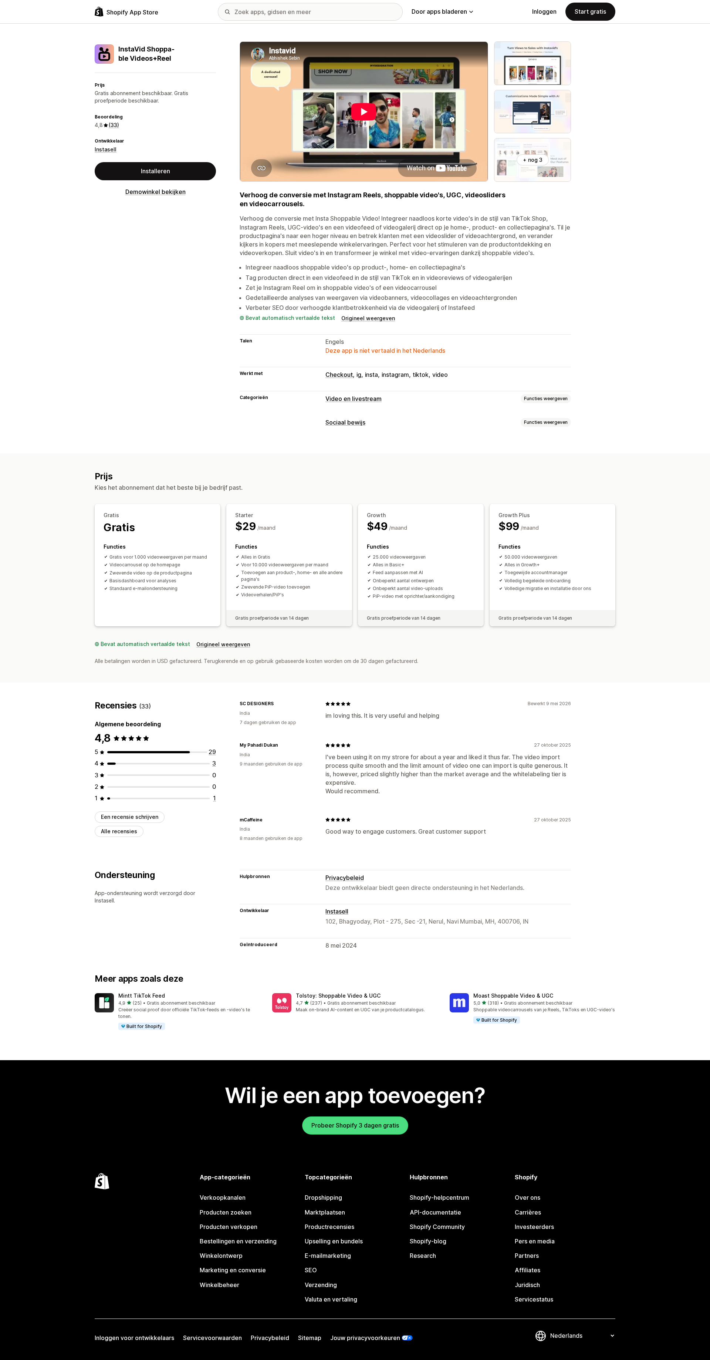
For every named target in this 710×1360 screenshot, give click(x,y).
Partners (527, 1255)
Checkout (339, 374)
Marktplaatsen (325, 1212)
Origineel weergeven (368, 318)
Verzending (321, 1285)
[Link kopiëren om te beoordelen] (278, 704)
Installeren (155, 171)
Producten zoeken (225, 1212)
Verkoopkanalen (223, 1197)
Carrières (528, 1212)
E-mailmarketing (328, 1255)
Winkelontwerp (221, 1255)
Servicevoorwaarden (212, 1337)
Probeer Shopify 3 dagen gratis (355, 1125)
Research (423, 1255)
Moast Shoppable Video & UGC (513, 995)
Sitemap (309, 1337)
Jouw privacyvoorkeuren (365, 1337)
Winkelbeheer (219, 1285)
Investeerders (534, 1226)
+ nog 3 (532, 160)
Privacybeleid (344, 877)
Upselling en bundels (334, 1241)
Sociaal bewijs (345, 422)
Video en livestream (353, 398)
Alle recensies (119, 831)
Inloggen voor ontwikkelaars (134, 1337)
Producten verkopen (228, 1226)
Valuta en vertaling (331, 1299)
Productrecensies (329, 1226)
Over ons (527, 1197)
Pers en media (535, 1241)
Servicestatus (534, 1299)
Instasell (105, 149)
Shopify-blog (428, 1241)
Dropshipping (323, 1197)
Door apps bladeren (439, 11)
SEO (311, 1270)
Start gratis (590, 11)
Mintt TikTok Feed (141, 995)
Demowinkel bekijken (155, 192)
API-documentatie (435, 1212)
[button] (177, 1012)
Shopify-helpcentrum (439, 1197)
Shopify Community (437, 1226)
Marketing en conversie (233, 1270)
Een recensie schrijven (129, 817)
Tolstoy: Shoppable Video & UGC (338, 995)
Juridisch (527, 1285)
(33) (114, 125)
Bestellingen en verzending (238, 1241)
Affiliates (527, 1270)
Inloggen (544, 11)
